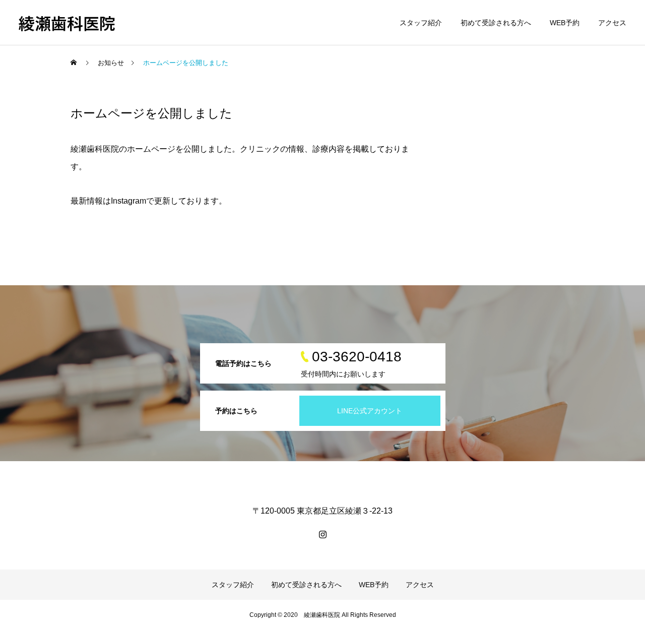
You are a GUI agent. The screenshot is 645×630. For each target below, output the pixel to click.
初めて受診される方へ (496, 23)
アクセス (612, 23)
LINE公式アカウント (369, 411)
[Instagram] (322, 534)
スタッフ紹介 (421, 23)
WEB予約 (564, 23)
